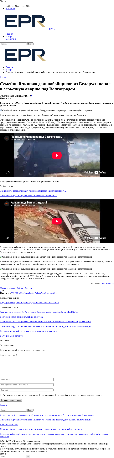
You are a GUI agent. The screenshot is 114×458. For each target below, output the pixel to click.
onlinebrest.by (108, 283)
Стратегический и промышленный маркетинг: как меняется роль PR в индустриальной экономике (47, 415)
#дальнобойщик (17, 288)
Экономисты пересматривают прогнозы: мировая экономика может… (33, 191)
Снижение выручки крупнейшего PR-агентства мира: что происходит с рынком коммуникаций (45, 420)
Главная (9, 34)
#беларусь (4, 288)
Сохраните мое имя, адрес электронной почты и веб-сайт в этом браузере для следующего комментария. (52, 395)
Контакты (10, 8)
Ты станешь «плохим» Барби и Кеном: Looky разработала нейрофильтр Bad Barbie (39, 312)
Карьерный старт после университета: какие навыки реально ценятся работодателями (41, 429)
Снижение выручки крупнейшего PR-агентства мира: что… (28, 195)
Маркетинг (11, 39)
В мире (9, 36)
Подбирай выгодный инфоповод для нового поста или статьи (29, 302)
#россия (28, 288)
